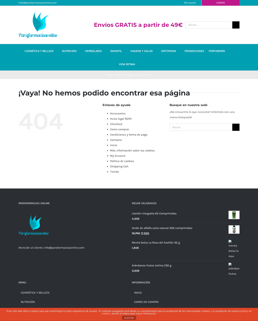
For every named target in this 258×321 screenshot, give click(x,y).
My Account (117, 155)
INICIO (138, 292)
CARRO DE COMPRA (146, 302)
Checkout (116, 124)
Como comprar (119, 129)
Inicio (113, 145)
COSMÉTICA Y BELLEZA (35, 292)
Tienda (114, 171)
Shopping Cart (119, 166)
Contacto (116, 140)
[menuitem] (43, 50)
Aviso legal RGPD (121, 118)
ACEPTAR (129, 318)
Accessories (118, 113)
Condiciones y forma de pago (128, 134)
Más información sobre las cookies (132, 150)
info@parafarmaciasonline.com (38, 2)
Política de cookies (122, 161)
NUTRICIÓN (28, 302)
